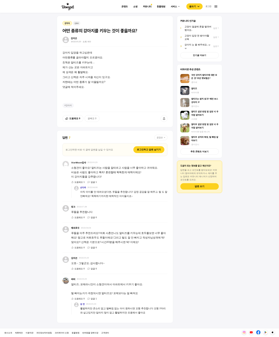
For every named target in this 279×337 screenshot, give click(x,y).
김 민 (82, 304)
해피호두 (75, 227)
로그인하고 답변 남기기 (149, 149)
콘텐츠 (125, 6)
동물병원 (161, 6)
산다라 (83, 187)
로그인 (208, 6)
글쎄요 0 (92, 118)
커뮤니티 (147, 6)
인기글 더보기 (199, 55)
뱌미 (73, 279)
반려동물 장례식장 (90, 332)
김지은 (74, 257)
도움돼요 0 (74, 118)
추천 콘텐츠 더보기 (200, 151)
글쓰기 (192, 6)
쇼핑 (135, 6)
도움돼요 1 (79, 182)
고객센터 (105, 332)
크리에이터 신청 (62, 332)
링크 (73, 206)
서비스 (174, 6)
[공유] (164, 118)
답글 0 (94, 217)
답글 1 (94, 182)
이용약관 (29, 332)
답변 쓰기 (199, 186)
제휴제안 (19, 332)
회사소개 (8, 332)
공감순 (160, 137)
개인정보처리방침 (44, 332)
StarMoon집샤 (78, 162)
